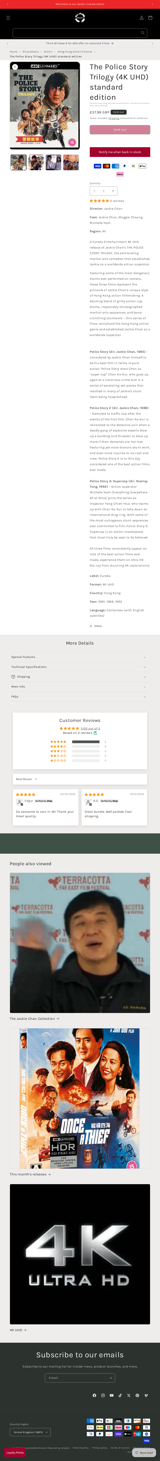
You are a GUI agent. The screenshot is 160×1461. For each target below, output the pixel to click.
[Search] (143, 33)
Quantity (95, 183)
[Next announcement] (152, 4)
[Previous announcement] (7, 4)
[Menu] (8, 17)
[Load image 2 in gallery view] (36, 162)
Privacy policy (99, 1448)
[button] (120, 140)
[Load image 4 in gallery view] (71, 162)
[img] (25, 794)
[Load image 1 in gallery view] (18, 162)
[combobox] (80, 33)
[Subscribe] (110, 1378)
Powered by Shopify (58, 1448)
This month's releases (28, 1174)
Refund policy (80, 1448)
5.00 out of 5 (90, 728)
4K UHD (16, 1330)
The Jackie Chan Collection (32, 1018)
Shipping (113, 118)
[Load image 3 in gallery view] (53, 162)
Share (98, 626)
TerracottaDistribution (34, 1448)
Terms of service (120, 1448)
